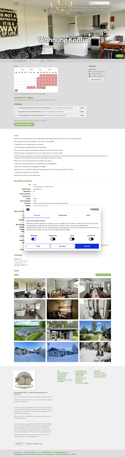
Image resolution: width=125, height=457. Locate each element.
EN (72, 3)
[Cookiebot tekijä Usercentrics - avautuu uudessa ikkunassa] (91, 209)
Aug (22, 69)
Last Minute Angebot (100, 375)
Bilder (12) (50, 61)
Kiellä (38, 246)
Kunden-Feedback (99, 377)
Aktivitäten (97, 371)
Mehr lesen (19, 444)
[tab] (50, 108)
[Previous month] (16, 69)
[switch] (53, 239)
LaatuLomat (62, 7)
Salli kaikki (87, 246)
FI (69, 3)
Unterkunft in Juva (81, 378)
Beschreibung (33, 61)
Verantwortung (61, 375)
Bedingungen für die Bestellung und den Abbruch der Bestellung (33, 454)
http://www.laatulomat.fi (40, 206)
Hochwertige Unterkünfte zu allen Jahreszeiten (83, 7)
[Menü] (122, 3)
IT (83, 3)
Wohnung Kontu (105, 7)
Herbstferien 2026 (99, 373)
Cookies (73, 454)
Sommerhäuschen (81, 371)
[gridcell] (16, 75)
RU (81, 3)
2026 (31, 69)
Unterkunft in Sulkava (82, 383)
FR (86, 3)
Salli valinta (62, 246)
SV (75, 3)
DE (78, 3)
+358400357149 (19, 263)
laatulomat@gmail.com (21, 261)
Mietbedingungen (62, 373)
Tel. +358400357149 (45, 452)
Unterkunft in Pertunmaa (80, 380)
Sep (40, 69)
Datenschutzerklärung (62, 454)
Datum (16, 66)
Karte (42, 61)
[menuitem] (99, 3)
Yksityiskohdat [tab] (62, 215)
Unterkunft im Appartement (61, 377)
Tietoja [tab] (88, 215)
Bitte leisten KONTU (20, 61)
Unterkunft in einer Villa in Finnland (64, 380)
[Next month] (55, 69)
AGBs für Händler (96, 80)
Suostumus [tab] (37, 215)
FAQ (58, 371)
